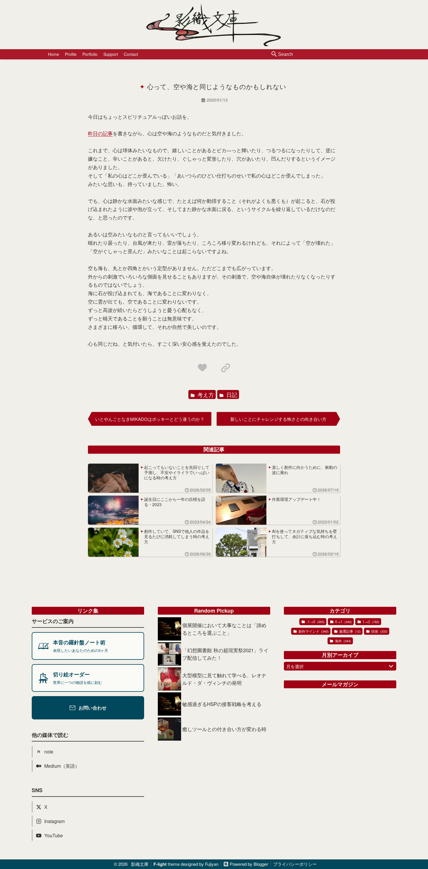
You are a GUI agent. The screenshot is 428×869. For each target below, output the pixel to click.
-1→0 (315, 621)
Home (53, 54)
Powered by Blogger (249, 864)
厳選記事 (349, 631)
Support (110, 54)
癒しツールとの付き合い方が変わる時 (224, 729)
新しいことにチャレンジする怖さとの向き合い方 (278, 419)
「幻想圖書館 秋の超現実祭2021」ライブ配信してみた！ (225, 653)
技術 (379, 631)
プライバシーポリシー (295, 864)
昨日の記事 (100, 133)
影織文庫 (139, 864)
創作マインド (313, 631)
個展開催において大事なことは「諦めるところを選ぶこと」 (224, 628)
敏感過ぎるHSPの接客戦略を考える (221, 703)
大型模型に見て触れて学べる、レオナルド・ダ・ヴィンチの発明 (224, 678)
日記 (231, 394)
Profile (71, 54)
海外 (342, 640)
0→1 (343, 621)
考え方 (205, 394)
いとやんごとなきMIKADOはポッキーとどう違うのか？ (149, 419)
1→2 (370, 621)
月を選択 (295, 666)
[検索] (274, 54)
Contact (131, 54)
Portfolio (90, 54)
